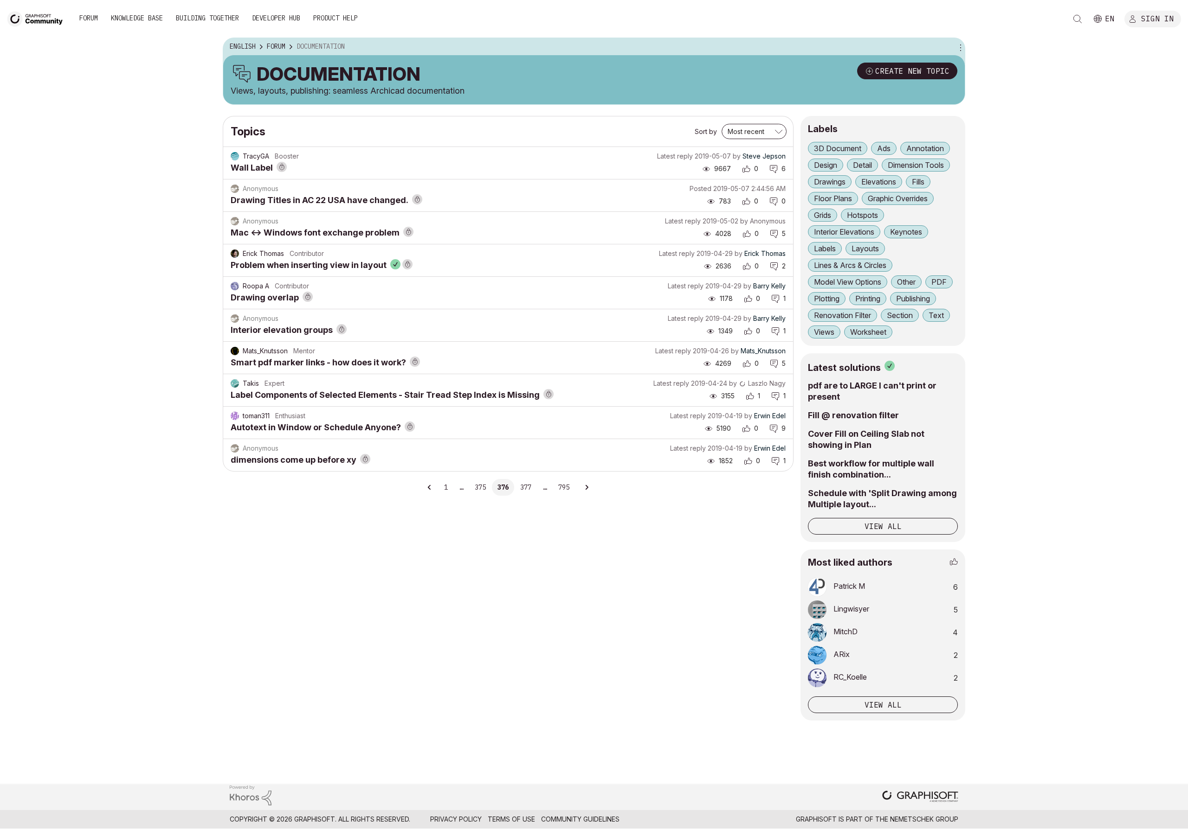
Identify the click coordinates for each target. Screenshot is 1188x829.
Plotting (826, 298)
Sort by (706, 131)
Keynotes (906, 231)
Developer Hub (276, 18)
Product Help (335, 18)
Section (900, 315)
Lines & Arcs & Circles (850, 265)
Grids (822, 215)
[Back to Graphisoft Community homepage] (38, 18)
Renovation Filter (842, 315)
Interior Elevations (844, 231)
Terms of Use (511, 819)
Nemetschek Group (924, 819)
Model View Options (847, 282)
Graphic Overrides (898, 198)
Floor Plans (833, 198)
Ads (884, 148)
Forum (88, 18)
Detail (862, 165)
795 (563, 487)
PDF (939, 282)
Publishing (913, 298)
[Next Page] (586, 487)
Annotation (925, 148)
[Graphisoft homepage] (920, 797)
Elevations (878, 181)
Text (936, 315)
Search (1078, 19)
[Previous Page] (429, 487)
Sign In (1157, 18)
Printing (867, 298)
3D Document (837, 148)
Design (825, 165)
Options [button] (959, 47)
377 (525, 487)
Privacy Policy (456, 819)
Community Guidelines (580, 819)
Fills (918, 181)
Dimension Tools (916, 165)
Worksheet (868, 332)
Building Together (207, 18)
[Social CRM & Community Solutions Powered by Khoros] (250, 795)
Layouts (865, 248)
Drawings (830, 181)
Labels (825, 248)
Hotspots (862, 215)
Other (906, 282)
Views (824, 332)
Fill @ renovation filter (853, 415)
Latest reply (675, 156)
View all (883, 526)
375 (480, 487)
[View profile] (235, 156)
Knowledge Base (137, 18)
